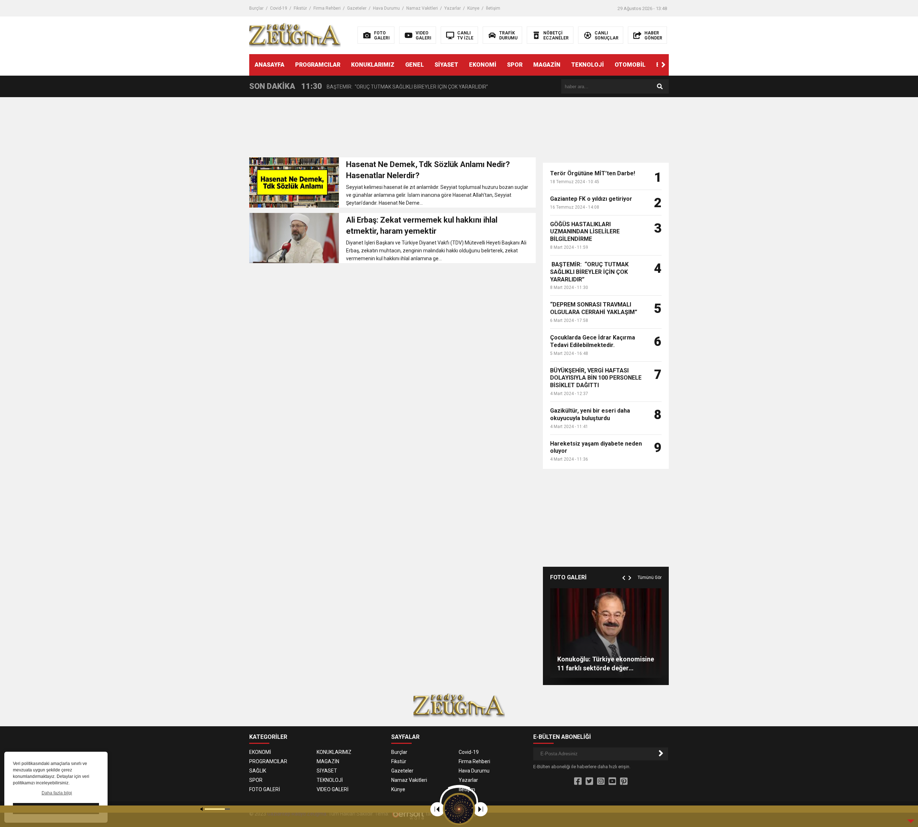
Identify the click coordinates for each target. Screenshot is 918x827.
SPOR (514, 64)
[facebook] (578, 781)
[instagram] (601, 781)
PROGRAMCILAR (317, 64)
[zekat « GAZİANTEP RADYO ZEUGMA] (295, 35)
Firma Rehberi (327, 8)
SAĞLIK (257, 771)
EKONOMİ (482, 64)
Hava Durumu (386, 8)
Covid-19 (278, 8)
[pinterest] (624, 781)
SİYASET (446, 64)
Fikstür (300, 8)
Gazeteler (356, 8)
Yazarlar (452, 8)
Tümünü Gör (650, 577)
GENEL (414, 64)
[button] (663, 65)
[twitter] (589, 781)
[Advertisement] (392, 129)
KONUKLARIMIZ (372, 64)
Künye (473, 8)
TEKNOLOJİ (587, 64)
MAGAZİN (546, 64)
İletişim (493, 8)
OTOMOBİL (630, 64)
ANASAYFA (269, 64)
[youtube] (612, 781)
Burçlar (256, 8)
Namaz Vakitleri (422, 8)
